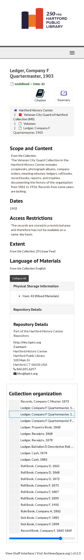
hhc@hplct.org (27, 373)
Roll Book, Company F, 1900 (40, 505)
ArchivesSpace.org (57, 553)
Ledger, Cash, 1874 (34, 453)
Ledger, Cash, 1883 (34, 459)
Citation (40, 100)
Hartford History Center (36, 110)
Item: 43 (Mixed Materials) (40, 296)
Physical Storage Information (36, 286)
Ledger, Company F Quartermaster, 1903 (49, 414)
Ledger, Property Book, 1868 (40, 427)
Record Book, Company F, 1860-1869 (46, 530)
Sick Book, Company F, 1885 (40, 517)
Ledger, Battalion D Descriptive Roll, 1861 (49, 446)
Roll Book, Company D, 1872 (40, 479)
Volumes (30, 123)
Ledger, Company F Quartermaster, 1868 (49, 408)
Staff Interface (23, 553)
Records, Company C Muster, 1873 (45, 401)
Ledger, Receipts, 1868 (37, 433)
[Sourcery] (64, 95)
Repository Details (27, 309)
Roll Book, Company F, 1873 (40, 485)
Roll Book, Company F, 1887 (40, 492)
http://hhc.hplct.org (27, 342)
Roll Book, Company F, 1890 (40, 498)
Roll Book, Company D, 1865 (40, 466)
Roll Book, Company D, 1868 (40, 472)
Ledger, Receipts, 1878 (37, 440)
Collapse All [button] (19, 278)
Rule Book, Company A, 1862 (41, 511)
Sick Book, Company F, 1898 (40, 524)
